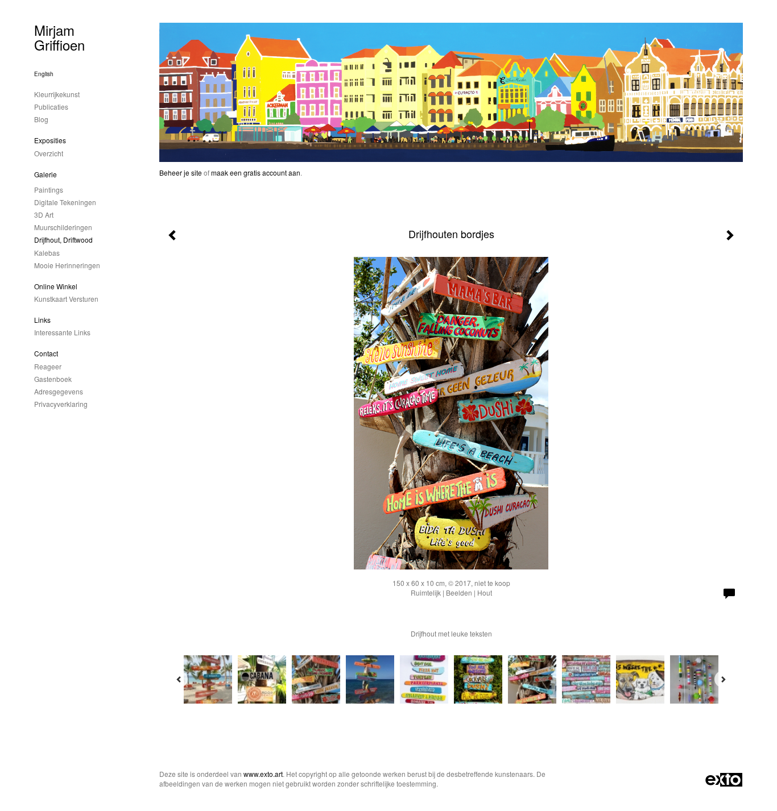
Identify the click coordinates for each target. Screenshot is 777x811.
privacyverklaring (61, 404)
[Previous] (179, 679)
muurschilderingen (63, 227)
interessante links (62, 332)
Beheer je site (180, 172)
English (43, 74)
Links (42, 320)
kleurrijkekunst (57, 94)
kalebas (47, 252)
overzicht (48, 153)
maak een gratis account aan (255, 172)
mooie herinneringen (67, 265)
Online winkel (55, 286)
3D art (43, 214)
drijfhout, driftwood (63, 239)
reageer (47, 366)
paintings (48, 189)
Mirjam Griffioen (59, 37)
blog (41, 119)
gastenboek (53, 379)
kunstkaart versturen (66, 298)
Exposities (50, 140)
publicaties (51, 106)
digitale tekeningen (65, 202)
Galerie (45, 174)
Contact (46, 353)
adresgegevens (58, 391)
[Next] (722, 679)
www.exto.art (263, 774)
